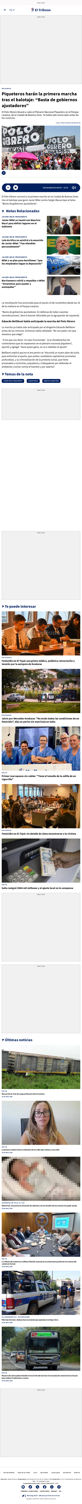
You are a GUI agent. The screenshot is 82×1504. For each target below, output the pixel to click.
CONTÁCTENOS (45, 1491)
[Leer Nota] (8, 187)
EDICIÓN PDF (67, 1473)
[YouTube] (23, 1487)
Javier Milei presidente (14, 217)
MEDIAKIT (54, 1491)
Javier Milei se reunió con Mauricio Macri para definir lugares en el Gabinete (21, 223)
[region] (18, 50)
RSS (60, 1491)
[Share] (4, 173)
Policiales (6, 657)
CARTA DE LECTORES (24, 1473)
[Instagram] (59, 1487)
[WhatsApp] (51, 1487)
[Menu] (5, 10)
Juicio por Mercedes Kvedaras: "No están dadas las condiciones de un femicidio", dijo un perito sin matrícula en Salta (40, 720)
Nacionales (6, 88)
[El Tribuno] (41, 10)
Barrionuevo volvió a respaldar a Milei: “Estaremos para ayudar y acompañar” (23, 284)
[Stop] (15, 187)
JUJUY (35, 1473)
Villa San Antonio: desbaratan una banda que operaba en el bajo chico (30, 1320)
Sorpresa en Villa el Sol (13, 1203)
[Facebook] (44, 1487)
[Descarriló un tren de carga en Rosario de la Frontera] (41, 1067)
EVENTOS (77, 1473)
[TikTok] (30, 1487)
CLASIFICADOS (55, 1473)
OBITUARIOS (44, 1473)
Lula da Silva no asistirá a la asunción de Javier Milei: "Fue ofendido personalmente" (22, 243)
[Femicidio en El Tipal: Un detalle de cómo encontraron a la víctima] (41, 806)
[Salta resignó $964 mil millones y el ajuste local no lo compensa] (41, 861)
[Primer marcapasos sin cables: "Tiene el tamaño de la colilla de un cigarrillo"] (41, 749)
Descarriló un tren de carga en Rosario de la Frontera (23, 1094)
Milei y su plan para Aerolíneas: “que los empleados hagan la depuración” (22, 262)
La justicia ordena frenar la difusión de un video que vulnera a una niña (30, 1150)
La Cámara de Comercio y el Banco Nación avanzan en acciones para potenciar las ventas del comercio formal (39, 1262)
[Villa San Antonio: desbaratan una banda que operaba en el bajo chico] (41, 1293)
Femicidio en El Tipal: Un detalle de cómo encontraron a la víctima (39, 833)
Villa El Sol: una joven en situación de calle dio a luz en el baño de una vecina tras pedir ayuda (39, 1206)
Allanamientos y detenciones (16, 1317)
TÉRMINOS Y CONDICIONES (29, 1491)
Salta (4, 773)
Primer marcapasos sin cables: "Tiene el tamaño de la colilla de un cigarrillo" (39, 777)
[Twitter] (37, 1487)
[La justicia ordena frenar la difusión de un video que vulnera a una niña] (41, 1123)
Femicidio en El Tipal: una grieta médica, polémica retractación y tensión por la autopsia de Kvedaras (38, 662)
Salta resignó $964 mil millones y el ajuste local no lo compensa (37, 888)
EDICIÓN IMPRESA (8, 1473)
